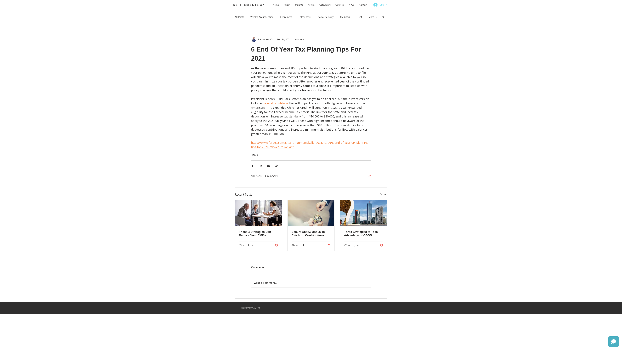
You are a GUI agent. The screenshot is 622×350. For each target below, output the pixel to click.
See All (383, 194)
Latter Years (305, 16)
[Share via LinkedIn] (268, 165)
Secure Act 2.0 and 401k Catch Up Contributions (308, 233)
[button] (383, 17)
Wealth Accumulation (262, 16)
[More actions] (369, 39)
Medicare (345, 16)
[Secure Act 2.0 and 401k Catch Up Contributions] (311, 213)
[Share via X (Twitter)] (260, 165)
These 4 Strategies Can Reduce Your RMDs (255, 233)
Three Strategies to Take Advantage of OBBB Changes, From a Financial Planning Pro (362, 233)
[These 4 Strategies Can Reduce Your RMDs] (258, 213)
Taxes (255, 154)
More (371, 16)
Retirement (286, 16)
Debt (359, 16)
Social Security (326, 16)
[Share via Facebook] (252, 165)
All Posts (239, 16)
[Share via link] (276, 165)
